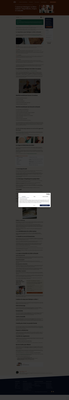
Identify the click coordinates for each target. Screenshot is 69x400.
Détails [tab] (34, 196)
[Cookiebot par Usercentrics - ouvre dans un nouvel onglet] (47, 194)
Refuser (34, 205)
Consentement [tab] (24, 196)
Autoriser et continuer (45, 205)
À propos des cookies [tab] (45, 196)
